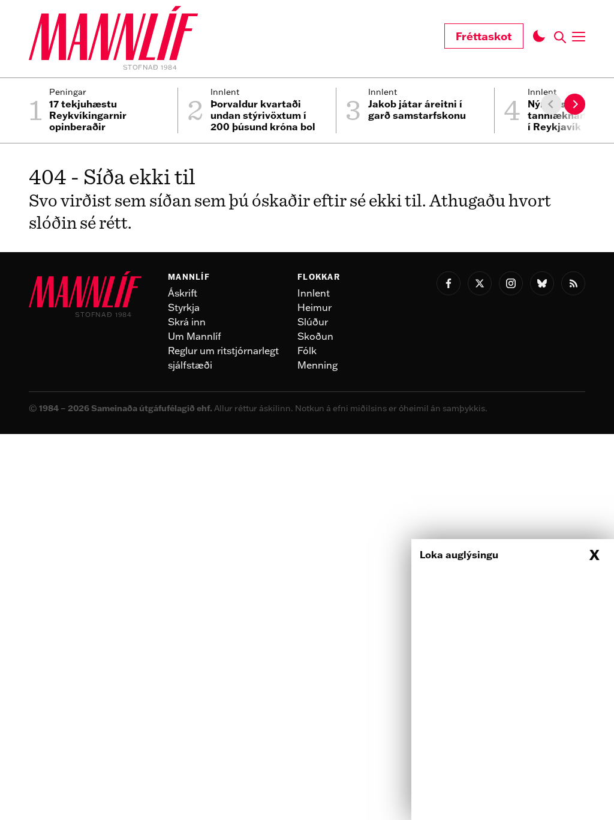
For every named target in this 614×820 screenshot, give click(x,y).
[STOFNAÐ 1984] (113, 35)
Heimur (314, 307)
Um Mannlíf (194, 336)
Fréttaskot (484, 36)
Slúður (312, 322)
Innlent (313, 293)
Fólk (307, 351)
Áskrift (182, 293)
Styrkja (184, 307)
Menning (317, 365)
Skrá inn (187, 322)
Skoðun (315, 336)
